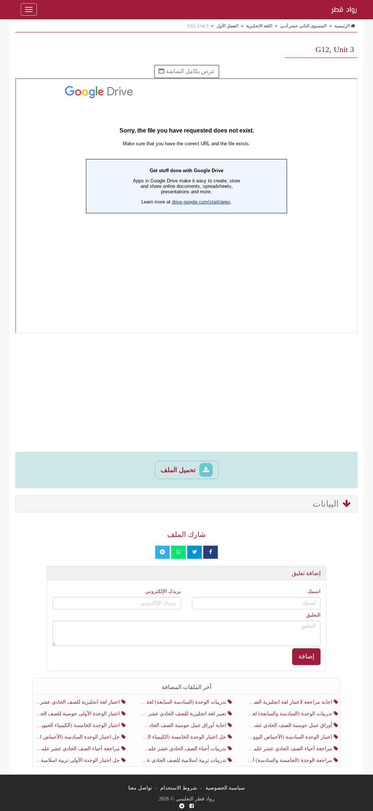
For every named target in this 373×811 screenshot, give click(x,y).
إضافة (306, 656)
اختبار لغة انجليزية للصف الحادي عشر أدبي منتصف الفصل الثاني (78, 702)
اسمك (314, 591)
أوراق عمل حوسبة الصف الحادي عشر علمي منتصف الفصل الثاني (290, 725)
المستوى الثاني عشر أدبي (303, 25)
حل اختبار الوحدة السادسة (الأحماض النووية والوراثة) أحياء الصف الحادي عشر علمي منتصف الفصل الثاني (78, 737)
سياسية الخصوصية (225, 788)
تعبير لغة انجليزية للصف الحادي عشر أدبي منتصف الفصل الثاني (184, 713)
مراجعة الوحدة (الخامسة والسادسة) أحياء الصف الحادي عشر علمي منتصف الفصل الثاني (290, 760)
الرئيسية (342, 25)
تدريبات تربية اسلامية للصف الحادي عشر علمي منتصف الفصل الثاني (184, 760)
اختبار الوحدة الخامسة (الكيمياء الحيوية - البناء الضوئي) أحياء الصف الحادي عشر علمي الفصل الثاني (78, 725)
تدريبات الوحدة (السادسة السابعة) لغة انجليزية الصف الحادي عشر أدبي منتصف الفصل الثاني (184, 702)
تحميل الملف (179, 470)
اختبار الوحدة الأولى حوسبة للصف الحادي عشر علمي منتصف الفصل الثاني (78, 713)
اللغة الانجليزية (259, 25)
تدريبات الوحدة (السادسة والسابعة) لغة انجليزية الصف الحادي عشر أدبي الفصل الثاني (290, 713)
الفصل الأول (227, 25)
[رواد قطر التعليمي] (343, 9)
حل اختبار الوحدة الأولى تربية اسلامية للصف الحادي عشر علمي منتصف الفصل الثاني (78, 760)
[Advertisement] (186, 393)
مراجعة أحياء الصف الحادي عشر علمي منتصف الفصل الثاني (78, 748)
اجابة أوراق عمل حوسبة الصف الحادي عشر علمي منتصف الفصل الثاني (184, 725)
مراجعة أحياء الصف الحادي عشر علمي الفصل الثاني (290, 748)
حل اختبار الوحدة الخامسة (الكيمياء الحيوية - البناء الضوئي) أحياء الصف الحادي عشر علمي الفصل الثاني (184, 737)
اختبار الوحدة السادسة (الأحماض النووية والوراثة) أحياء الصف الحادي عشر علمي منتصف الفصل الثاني (290, 737)
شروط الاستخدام (178, 788)
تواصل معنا (140, 788)
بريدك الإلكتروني (163, 591)
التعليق (313, 615)
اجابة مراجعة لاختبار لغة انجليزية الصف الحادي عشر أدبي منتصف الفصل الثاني (290, 702)
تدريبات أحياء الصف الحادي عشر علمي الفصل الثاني (184, 748)
